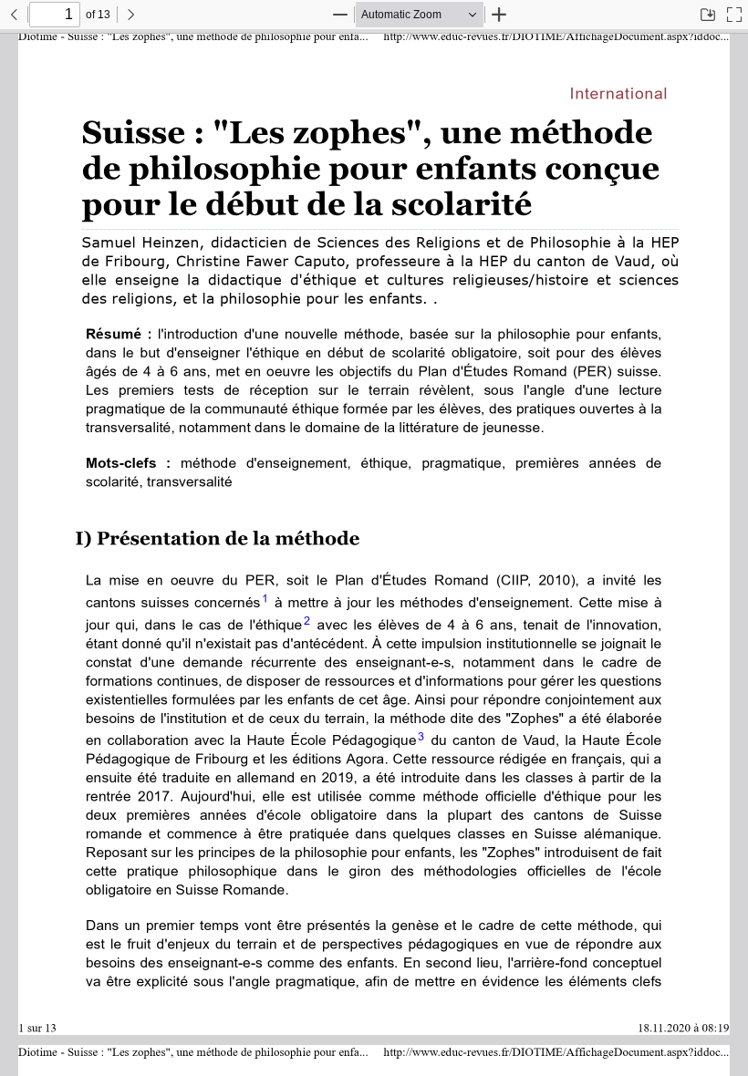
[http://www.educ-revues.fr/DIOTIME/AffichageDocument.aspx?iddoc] (554, 36)
